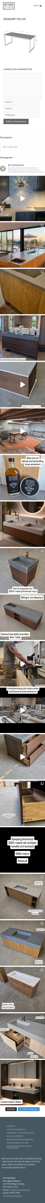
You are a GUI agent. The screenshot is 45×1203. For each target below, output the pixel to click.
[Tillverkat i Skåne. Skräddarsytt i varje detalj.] (22, 1082)
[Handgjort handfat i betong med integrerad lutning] (22, 896)
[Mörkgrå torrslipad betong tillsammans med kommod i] (22, 617)
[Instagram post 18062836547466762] (22, 431)
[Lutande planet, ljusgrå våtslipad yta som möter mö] (22, 989)
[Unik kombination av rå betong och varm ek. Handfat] (22, 757)
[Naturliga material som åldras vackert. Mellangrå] (22, 1036)
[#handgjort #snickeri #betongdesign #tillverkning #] (22, 710)
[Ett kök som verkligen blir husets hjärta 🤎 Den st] (22, 245)
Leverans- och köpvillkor (20, 1133)
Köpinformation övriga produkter (19, 1147)
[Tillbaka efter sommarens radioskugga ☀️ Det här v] (22, 291)
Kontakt (11, 1126)
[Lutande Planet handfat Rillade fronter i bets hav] (22, 943)
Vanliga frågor (15, 1136)
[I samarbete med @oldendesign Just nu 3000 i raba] (22, 803)
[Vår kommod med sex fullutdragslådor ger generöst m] (22, 384)
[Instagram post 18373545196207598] (22, 477)
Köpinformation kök (17, 1143)
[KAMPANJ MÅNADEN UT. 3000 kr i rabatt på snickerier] (22, 570)
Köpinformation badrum (20, 1139)
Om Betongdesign (16, 1129)
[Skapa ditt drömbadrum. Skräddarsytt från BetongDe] (22, 524)
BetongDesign (10, 146)
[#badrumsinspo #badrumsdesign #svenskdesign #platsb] (22, 850)
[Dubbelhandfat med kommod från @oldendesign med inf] (22, 338)
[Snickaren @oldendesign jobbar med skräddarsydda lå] (22, 663)
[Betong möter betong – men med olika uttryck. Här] (22, 198)
